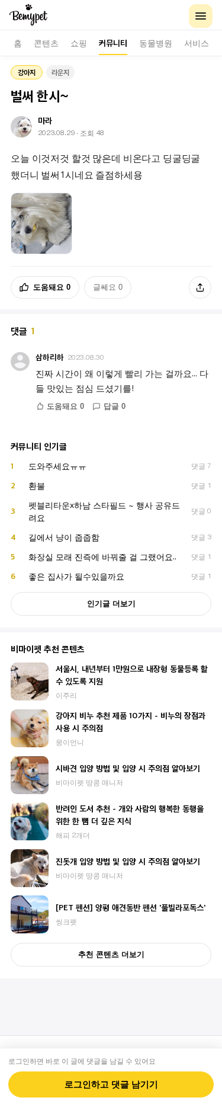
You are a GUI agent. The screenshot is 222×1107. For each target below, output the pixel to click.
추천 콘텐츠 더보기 (111, 954)
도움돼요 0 (51, 287)
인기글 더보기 (111, 603)
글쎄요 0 (108, 287)
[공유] (200, 287)
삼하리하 (50, 357)
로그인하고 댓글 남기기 (111, 1084)
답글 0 (115, 406)
